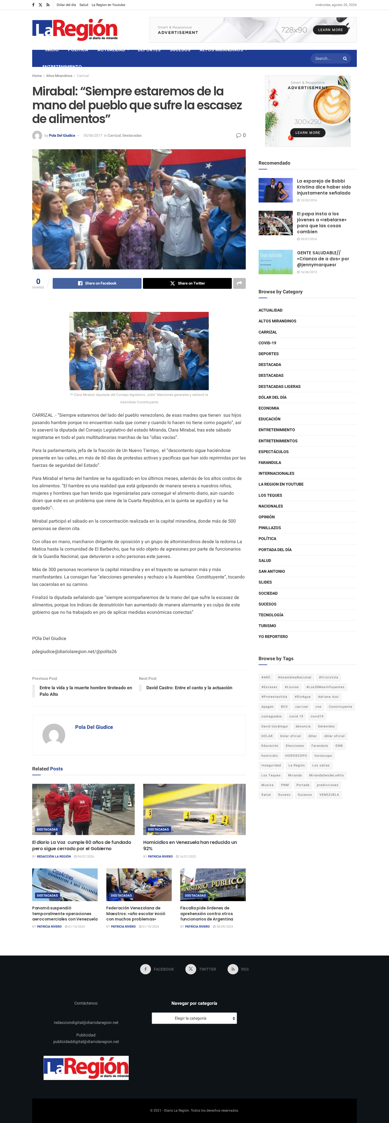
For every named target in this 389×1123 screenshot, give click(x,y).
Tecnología (271, 615)
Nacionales (271, 506)
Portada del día (275, 550)
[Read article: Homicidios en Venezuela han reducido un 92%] (194, 809)
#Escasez (269, 687)
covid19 (317, 716)
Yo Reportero (273, 637)
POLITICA (78, 50)
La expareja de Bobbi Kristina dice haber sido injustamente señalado (324, 187)
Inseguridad (271, 765)
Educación (270, 419)
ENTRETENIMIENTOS (278, 441)
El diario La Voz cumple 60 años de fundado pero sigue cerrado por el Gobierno (81, 845)
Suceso (284, 794)
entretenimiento (277, 430)
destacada (270, 365)
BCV (284, 706)
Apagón (267, 706)
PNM (285, 785)
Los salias (321, 765)
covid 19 (296, 716)
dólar (312, 736)
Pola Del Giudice (62, 135)
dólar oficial (334, 736)
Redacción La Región (54, 856)
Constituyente (340, 706)
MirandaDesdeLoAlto (326, 775)
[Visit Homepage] (75, 30)
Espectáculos (274, 452)
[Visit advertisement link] (253, 30)
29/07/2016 (308, 239)
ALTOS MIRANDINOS (221, 50)
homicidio (269, 755)
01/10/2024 (76, 926)
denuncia (303, 726)
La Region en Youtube (108, 4)
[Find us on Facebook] (33, 5)
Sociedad (268, 593)
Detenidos (326, 726)
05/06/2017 (92, 135)
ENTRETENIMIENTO (62, 67)
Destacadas (132, 135)
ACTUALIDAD (111, 50)
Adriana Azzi (328, 696)
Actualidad (270, 310)
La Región (296, 765)
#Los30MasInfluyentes (325, 687)
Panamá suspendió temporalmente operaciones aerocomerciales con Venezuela (65, 913)
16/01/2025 (187, 856)
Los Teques (270, 495)
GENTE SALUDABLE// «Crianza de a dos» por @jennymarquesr (323, 259)
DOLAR (267, 736)
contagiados (271, 716)
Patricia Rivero (160, 856)
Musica (267, 785)
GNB (339, 745)
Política (267, 539)
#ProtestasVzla (274, 696)
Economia (269, 408)
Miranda (295, 775)
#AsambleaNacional (295, 677)
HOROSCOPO (296, 755)
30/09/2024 (224, 926)
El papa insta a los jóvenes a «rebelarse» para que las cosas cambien (322, 223)
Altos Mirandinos (59, 75)
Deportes (269, 354)
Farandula (270, 463)
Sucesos (268, 604)
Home (37, 75)
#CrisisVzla (328, 677)
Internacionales (276, 473)
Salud (83, 4)
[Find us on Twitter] (40, 5)
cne (319, 706)
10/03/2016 (308, 200)
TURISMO (267, 626)
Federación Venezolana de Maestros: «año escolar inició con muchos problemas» (135, 913)
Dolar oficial (290, 736)
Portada (303, 785)
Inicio (52, 50)
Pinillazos (270, 528)
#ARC (266, 677)
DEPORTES (149, 50)
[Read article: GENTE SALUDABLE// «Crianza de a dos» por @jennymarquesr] (276, 262)
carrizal (301, 706)
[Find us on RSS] (48, 5)
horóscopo (323, 755)
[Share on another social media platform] (239, 283)
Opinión (267, 517)
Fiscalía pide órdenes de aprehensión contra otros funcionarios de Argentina (206, 913)
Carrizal (83, 75)
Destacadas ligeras (280, 387)
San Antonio (272, 571)
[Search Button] (345, 58)
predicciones (328, 785)
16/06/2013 (308, 272)
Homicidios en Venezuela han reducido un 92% (190, 845)
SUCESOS (180, 50)
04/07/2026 (85, 856)
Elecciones (295, 745)
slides (265, 582)
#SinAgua (303, 696)
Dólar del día (66, 4)
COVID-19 (267, 343)
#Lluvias (292, 687)
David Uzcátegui (274, 726)
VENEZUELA (329, 794)
